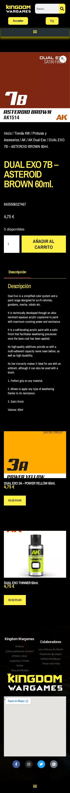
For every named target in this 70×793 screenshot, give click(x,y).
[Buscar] (62, 9)
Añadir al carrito (44, 244)
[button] (35, 31)
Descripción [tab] (17, 271)
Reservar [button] (15, 500)
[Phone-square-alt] (54, 764)
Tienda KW (22, 133)
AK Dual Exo (37, 139)
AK (24, 139)
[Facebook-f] (16, 764)
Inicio (7, 133)
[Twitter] (41, 764)
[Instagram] (29, 764)
